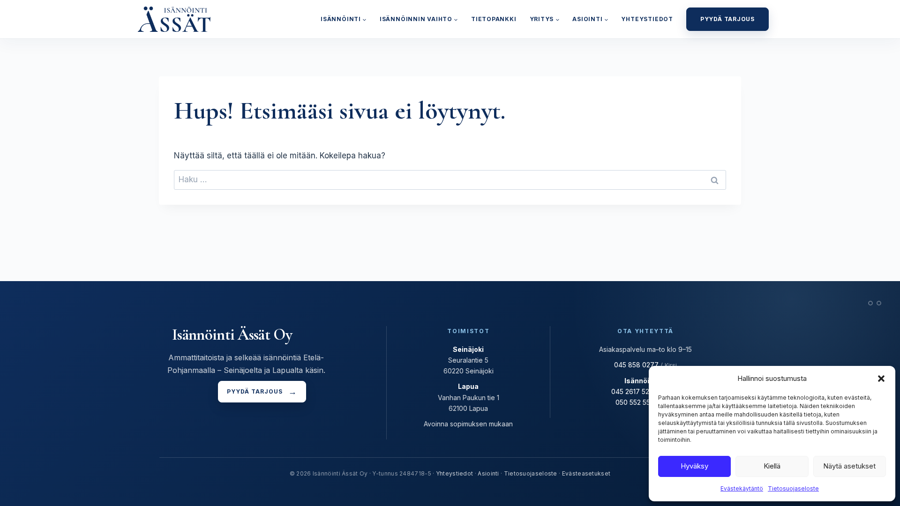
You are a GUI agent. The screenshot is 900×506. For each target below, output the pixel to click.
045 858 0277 (636, 365)
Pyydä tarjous (727, 18)
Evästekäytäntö (741, 488)
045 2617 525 (632, 391)
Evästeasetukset (586, 473)
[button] (881, 378)
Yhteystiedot (647, 18)
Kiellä (772, 465)
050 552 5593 (636, 402)
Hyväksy (694, 465)
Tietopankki (494, 18)
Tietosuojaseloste (793, 488)
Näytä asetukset (849, 465)
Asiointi (488, 473)
